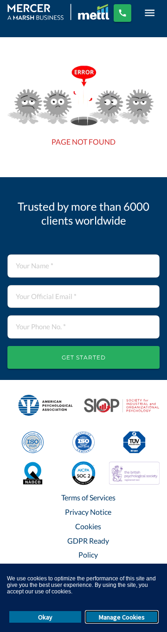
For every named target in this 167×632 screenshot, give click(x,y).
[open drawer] (150, 13)
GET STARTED (84, 357)
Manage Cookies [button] (122, 617)
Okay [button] (45, 617)
